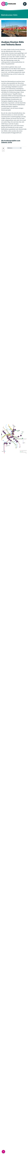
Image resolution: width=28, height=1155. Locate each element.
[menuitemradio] (25, 4)
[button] (3, 431)
